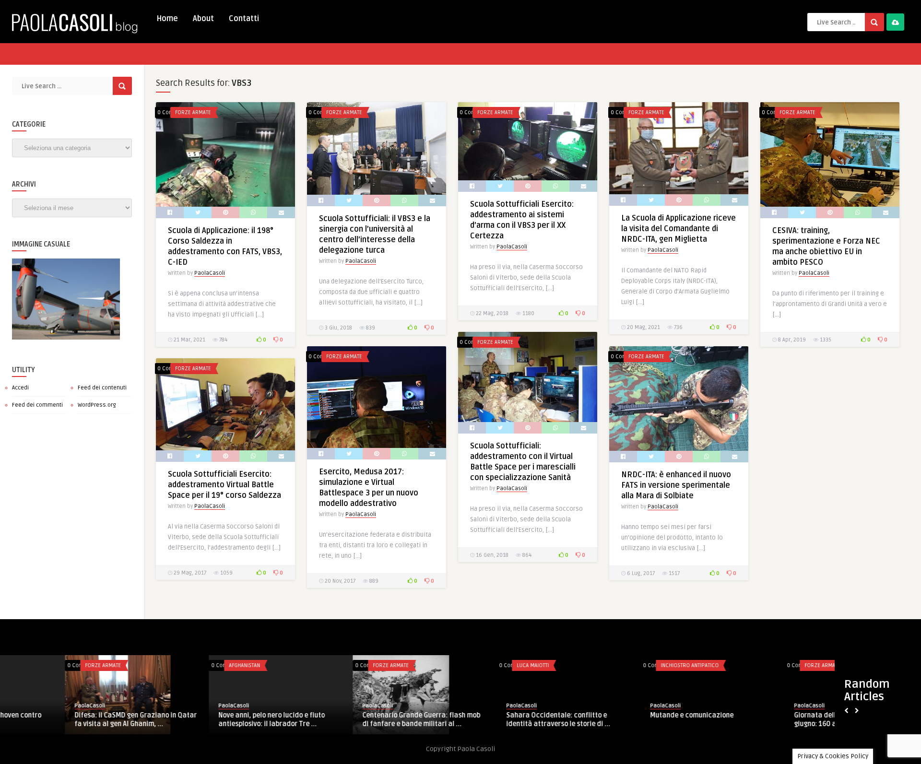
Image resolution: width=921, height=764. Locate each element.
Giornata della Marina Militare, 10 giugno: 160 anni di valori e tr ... (783, 719)
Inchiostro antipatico (625, 665)
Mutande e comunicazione (627, 715)
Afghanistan (179, 665)
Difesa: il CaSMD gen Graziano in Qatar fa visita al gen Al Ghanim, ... (71, 719)
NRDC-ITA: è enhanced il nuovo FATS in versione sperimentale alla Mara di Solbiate (676, 485)
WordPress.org (97, 405)
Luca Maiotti (468, 665)
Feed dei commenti (37, 405)
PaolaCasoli (209, 273)
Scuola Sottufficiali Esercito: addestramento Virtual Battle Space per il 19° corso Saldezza (224, 485)
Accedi (20, 387)
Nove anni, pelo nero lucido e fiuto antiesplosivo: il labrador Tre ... (207, 719)
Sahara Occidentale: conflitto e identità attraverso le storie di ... (493, 719)
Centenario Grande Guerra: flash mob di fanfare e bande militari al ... (356, 719)
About (203, 19)
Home (167, 19)
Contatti (244, 19)
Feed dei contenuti (102, 387)
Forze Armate (193, 112)
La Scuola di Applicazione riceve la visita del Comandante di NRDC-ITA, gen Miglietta (678, 228)
